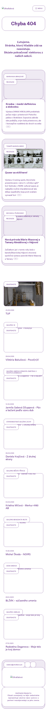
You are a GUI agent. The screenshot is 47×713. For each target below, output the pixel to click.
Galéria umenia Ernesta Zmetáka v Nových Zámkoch (21, 372)
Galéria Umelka (13, 612)
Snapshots (11, 284)
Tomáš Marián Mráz (15, 146)
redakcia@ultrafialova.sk (14, 664)
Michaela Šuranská (15, 213)
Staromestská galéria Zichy (18, 421)
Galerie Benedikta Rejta (16, 519)
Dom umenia (11, 565)
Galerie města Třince (15, 470)
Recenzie (10, 82)
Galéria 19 (10, 325)
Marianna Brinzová (15, 76)
